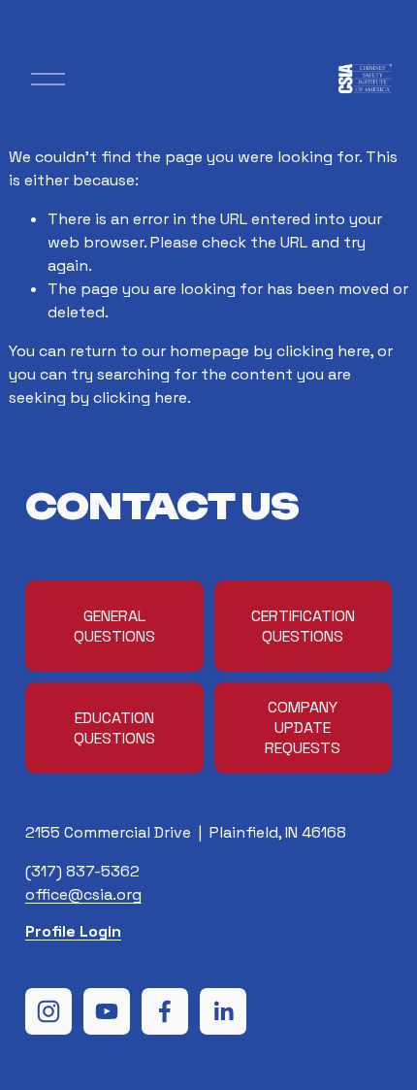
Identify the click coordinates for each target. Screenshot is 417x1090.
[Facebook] (165, 1011)
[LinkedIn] (223, 1011)
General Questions (114, 626)
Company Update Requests (302, 727)
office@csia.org (83, 894)
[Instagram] (48, 1011)
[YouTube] (106, 1011)
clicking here (323, 351)
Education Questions (114, 728)
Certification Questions (303, 626)
